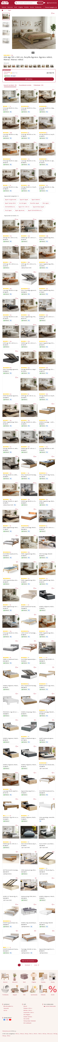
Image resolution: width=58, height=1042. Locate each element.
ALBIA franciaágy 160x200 (46, 922)
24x (47, 262)
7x (46, 473)
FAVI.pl (27, 1033)
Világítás (20, 7)
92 (17, 667)
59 (17, 430)
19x (10, 367)
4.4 (13, 72)
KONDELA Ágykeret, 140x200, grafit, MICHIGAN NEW (35, 764)
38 (17, 588)
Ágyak (9, 10)
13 (35, 562)
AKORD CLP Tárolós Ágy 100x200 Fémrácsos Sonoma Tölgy (18, 896)
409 (35, 219)
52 (35, 351)
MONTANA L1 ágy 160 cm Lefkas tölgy (13, 817)
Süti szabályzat (27, 1023)
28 (53, 562)
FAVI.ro (31, 1033)
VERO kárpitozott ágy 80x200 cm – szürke (32, 870)
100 (35, 324)
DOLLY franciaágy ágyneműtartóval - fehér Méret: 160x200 (36, 290)
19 (17, 799)
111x (12, 55)
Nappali (15, 994)
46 (17, 509)
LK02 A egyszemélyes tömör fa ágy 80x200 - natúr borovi (18, 580)
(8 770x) (15, 72)
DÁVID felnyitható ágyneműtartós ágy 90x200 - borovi (17, 395)
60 (53, 219)
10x (28, 446)
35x (47, 314)
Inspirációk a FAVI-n (28, 1012)
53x (47, 288)
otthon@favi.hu (9, 1006)
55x (10, 288)
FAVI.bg (55, 1033)
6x (28, 132)
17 (53, 324)
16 (53, 535)
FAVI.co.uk (50, 1033)
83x (29, 185)
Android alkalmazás (50, 1006)
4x (28, 525)
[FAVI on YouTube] (10, 1019)
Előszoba (43, 994)
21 (17, 825)
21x (10, 394)
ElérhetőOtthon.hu (7, 73)
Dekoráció (10, 7)
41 (53, 746)
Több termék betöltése (28, 961)
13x (10, 314)
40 (53, 403)
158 (17, 116)
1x (10, 106)
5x (46, 132)
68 (35, 456)
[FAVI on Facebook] (4, 1019)
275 (35, 245)
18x (28, 420)
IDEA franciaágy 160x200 (45, 554)
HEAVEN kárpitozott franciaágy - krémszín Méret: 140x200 (18, 949)
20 (53, 483)
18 (17, 746)
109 (35, 483)
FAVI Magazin (26, 1014)
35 (17, 403)
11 (17, 878)
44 (53, 168)
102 (53, 298)
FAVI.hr (36, 1033)
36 (17, 377)
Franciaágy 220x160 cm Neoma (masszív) (32, 949)
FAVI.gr (4, 1035)
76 (35, 168)
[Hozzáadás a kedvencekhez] (54, 799)
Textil (15, 7)
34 (35, 377)
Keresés (40, 2)
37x (29, 341)
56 (35, 403)
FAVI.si (8, 1035)
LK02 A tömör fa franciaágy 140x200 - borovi (33, 633)
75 (17, 272)
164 (17, 324)
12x (28, 367)
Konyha (32, 7)
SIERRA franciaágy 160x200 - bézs (48, 712)
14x (47, 499)
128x (11, 132)
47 (35, 272)
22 (53, 588)
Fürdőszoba (38, 7)
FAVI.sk (22, 1033)
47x (47, 185)
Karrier (5, 1010)
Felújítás (26, 7)
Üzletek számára (27, 1016)
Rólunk (25, 1006)
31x (10, 473)
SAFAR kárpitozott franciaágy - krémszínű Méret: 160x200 (36, 606)
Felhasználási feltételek (29, 1020)
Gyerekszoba (34, 994)
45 (53, 351)
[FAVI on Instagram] (7, 1019)
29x (47, 367)
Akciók (52, 994)
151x (29, 235)
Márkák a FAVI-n (27, 1010)
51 (17, 456)
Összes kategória (50, 7)
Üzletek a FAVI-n (27, 1008)
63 (17, 351)
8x (28, 394)
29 (17, 904)
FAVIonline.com (6, 1031)
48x (29, 499)
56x (29, 262)
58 (17, 298)
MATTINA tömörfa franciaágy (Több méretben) (15, 870)
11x (10, 446)
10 (53, 116)
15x (10, 631)
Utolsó (35, 965)
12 (35, 116)
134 (35, 298)
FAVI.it (40, 1033)
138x (47, 235)
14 (35, 142)
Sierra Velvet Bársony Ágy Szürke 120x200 (32, 843)
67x (10, 262)
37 (17, 483)
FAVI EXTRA (26, 1018)
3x (10, 552)
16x (10, 420)
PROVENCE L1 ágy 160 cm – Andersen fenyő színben (17, 712)
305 (17, 245)
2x (28, 106)
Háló (24, 994)
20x (29, 288)
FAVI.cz (17, 1033)
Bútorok (4, 7)
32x (10, 341)
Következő (27, 965)
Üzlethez (29, 79)
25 (53, 272)
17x (28, 159)
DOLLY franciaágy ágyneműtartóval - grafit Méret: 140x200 (18, 369)
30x (29, 314)
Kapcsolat (6, 1008)
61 (35, 667)
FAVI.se (45, 1033)
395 (54, 13)
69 (17, 772)
